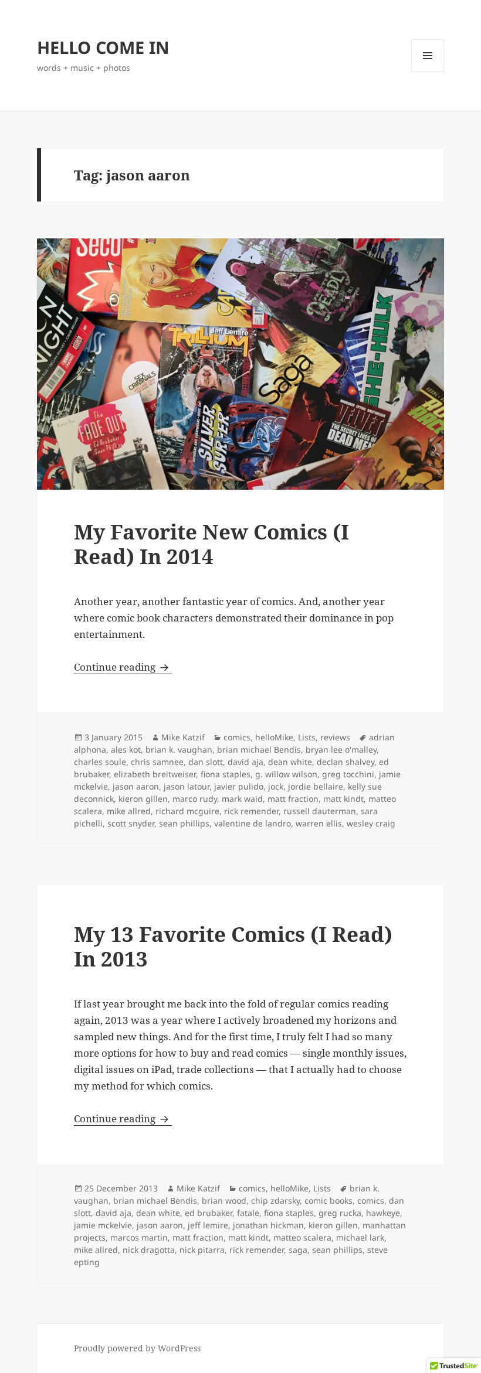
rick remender (251, 811)
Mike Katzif (183, 737)
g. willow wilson (286, 774)
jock (275, 786)
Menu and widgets (428, 71)
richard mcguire (187, 811)
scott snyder (130, 823)
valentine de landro (252, 823)
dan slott (205, 761)
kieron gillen (143, 798)
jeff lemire (208, 1225)
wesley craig (371, 823)
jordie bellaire (315, 786)
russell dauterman (319, 811)
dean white (290, 761)
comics (236, 737)
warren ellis (319, 823)
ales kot (126, 749)
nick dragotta (149, 1249)
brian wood (224, 1200)
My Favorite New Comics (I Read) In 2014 (211, 544)
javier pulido (238, 786)
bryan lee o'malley (341, 749)
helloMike (274, 737)
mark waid (242, 798)
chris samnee (157, 761)
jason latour (186, 786)
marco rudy (194, 798)
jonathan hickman (268, 1225)
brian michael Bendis (259, 749)
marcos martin (139, 1237)
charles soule (100, 761)
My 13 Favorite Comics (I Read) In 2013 (233, 946)
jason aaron (136, 786)
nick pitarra (202, 1249)
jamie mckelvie (103, 1225)
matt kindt (343, 798)
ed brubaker (208, 1212)
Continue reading (123, 667)
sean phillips (184, 823)
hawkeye (383, 1212)
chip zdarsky (275, 1200)
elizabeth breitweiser (155, 774)
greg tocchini (348, 774)
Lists (307, 737)
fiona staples (225, 774)
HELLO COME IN (103, 47)
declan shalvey (345, 761)
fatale (248, 1212)
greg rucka (340, 1212)
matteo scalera (302, 1237)
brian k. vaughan (178, 749)
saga (298, 1249)
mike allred (129, 811)
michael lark (360, 1237)
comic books (328, 1200)
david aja (245, 761)
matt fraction (293, 798)
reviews (335, 737)
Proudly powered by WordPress (137, 1348)
